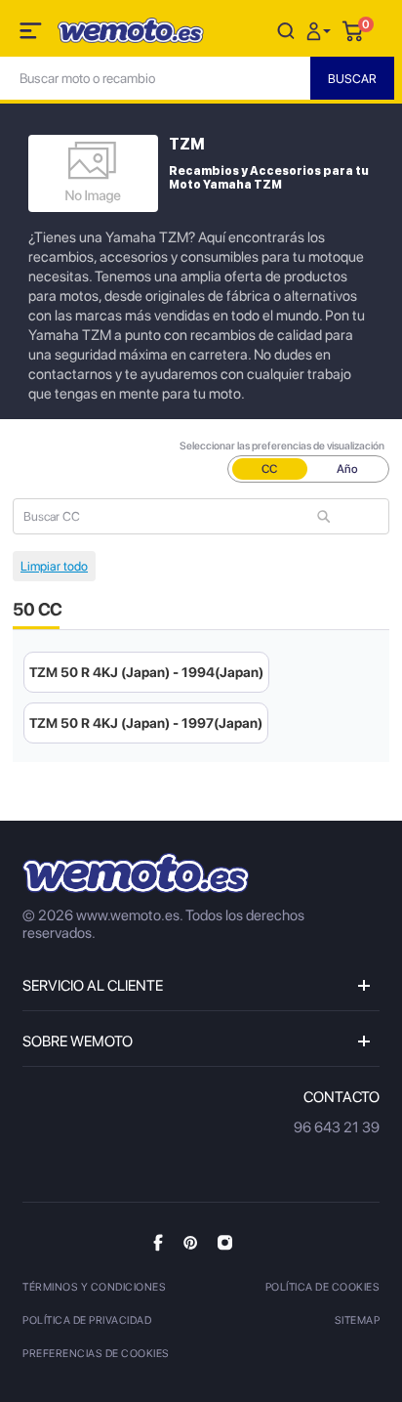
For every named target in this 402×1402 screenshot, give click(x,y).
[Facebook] (158, 1242)
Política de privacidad (86, 1320)
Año (347, 469)
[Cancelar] (286, 30)
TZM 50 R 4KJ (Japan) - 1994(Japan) (146, 672)
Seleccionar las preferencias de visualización (282, 446)
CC (269, 469)
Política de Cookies (323, 1287)
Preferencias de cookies (96, 1353)
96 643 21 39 (337, 1127)
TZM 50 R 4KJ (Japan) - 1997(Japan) (145, 723)
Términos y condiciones (94, 1287)
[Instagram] (225, 1242)
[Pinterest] (190, 1242)
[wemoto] (136, 873)
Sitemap (358, 1320)
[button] (321, 30)
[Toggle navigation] (32, 34)
